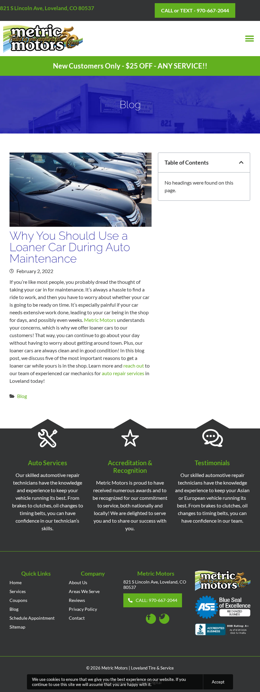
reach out (133, 365)
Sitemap (17, 627)
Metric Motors (100, 320)
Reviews (77, 600)
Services (18, 591)
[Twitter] (164, 619)
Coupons (18, 600)
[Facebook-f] (151, 619)
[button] (250, 38)
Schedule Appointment (32, 618)
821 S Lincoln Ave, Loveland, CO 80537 (47, 8)
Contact (77, 618)
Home (16, 582)
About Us (78, 582)
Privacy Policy (83, 609)
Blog (22, 396)
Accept (218, 681)
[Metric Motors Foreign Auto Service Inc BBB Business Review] (222, 630)
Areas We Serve (84, 591)
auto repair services (123, 373)
